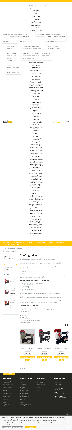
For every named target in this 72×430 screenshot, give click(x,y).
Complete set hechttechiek (17, 34)
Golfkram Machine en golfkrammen (31, 51)
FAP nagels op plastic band (54, 48)
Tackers (9, 242)
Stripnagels (26, 36)
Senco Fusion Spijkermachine (9, 381)
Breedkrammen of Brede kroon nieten (32, 48)
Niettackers (5, 390)
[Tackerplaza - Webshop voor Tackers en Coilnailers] (7, 121)
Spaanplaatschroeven (28, 58)
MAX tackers (16, 36)
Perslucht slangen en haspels (10, 34)
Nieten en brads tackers (8, 384)
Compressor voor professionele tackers (55, 36)
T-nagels (25, 44)
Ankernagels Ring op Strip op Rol (31, 46)
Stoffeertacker (10, 51)
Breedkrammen (23, 398)
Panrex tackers (17, 39)
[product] (27, 337)
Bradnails (22, 401)
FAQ (57, 1)
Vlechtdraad (6, 41)
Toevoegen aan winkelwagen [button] (28, 357)
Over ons (48, 1)
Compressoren (59, 242)
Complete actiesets (24, 388)
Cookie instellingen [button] (6, 427)
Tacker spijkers (23, 405)
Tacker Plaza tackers (18, 41)
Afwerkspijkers (26, 41)
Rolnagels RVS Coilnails (25, 390)
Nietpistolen (5, 398)
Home (4, 242)
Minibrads (25, 39)
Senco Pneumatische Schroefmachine (45, 34)
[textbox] (10, 258)
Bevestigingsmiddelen (28, 242)
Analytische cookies (43, 422)
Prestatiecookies (33, 422)
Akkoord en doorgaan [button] (18, 427)
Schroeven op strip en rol (25, 404)
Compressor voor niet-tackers (53, 34)
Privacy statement (40, 388)
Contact (62, 1)
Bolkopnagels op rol (53, 46)
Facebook (67, 414)
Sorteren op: (22, 325)
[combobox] (10, 258)
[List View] (68, 325)
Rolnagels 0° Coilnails (24, 395)
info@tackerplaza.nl (59, 393)
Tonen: (57, 325)
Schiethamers (6, 404)
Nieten (21, 402)
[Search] (45, 5)
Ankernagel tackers (11, 55)
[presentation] (15, 275)
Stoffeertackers (6, 401)
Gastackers (10, 65)
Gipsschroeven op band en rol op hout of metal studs (36, 55)
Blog (53, 1)
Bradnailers (10, 48)
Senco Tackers (17, 32)
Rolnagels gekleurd (52, 41)
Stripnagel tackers (11, 60)
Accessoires (6, 244)
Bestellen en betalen (41, 384)
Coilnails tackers (6, 382)
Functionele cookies (21, 422)
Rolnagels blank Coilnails (25, 393)
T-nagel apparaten (11, 58)
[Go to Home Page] (3, 252)
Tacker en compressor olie (9, 36)
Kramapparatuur (6, 396)
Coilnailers (22, 381)
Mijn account (41, 1)
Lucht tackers (10, 46)
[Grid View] (65, 325)
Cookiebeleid (39, 390)
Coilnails (21, 382)
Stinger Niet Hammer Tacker (20, 44)
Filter (7, 269)
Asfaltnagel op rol (52, 44)
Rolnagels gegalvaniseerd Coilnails (27, 392)
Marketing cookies (55, 422)
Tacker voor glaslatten (13, 72)
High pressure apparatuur (8, 395)
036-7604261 (57, 389)
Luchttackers (5, 402)
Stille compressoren (51, 32)
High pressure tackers (12, 70)
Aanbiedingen (14, 244)
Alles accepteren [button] (30, 427)
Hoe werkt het (40, 382)
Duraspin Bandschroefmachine (44, 32)
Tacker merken (17, 242)
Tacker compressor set (51, 39)
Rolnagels (50, 242)
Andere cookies (7, 424)
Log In (67, 1)
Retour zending (40, 385)
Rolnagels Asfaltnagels (25, 396)
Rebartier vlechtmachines (13, 67)
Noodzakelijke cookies (9, 422)
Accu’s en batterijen (7, 39)
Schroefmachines (11, 63)
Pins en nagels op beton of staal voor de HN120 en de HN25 (37, 53)
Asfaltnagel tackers (12, 53)
